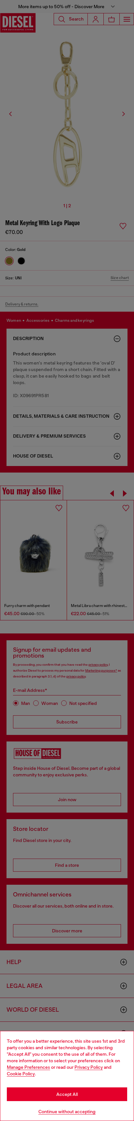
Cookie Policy (21, 1073)
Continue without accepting (67, 1111)
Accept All (67, 1094)
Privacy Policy (88, 1067)
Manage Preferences (28, 1067)
